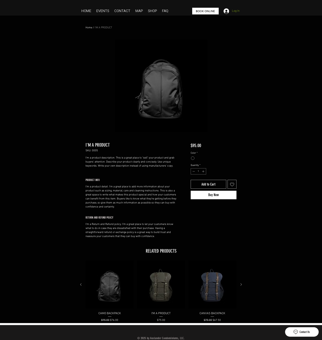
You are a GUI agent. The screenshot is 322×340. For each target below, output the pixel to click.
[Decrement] (193, 171)
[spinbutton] (198, 171)
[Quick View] (110, 285)
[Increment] (203, 171)
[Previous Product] (81, 284)
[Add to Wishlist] (232, 184)
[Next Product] (241, 284)
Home (89, 27)
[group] (161, 291)
